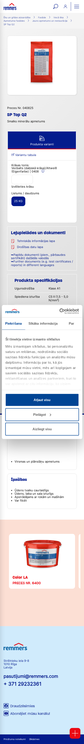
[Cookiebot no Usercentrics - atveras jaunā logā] (60, 311)
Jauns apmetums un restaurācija (49, 21)
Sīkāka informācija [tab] (43, 323)
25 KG (18, 201)
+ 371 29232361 (22, 684)
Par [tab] (71, 323)
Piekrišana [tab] (13, 323)
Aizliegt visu (42, 429)
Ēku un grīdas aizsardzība (17, 17)
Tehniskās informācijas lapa (36, 241)
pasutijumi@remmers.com (31, 676)
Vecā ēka (59, 17)
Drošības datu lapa (30, 247)
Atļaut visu (42, 400)
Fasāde (42, 17)
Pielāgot (39, 414)
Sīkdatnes (34, 739)
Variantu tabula (25, 155)
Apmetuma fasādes (14, 21)
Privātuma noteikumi (15, 739)
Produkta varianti (42, 144)
